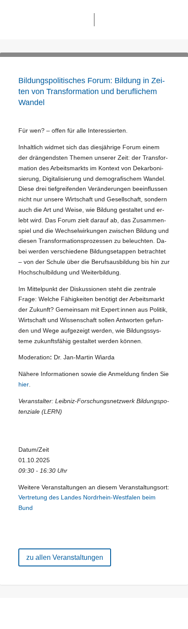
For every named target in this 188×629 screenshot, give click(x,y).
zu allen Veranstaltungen (64, 557)
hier (23, 384)
